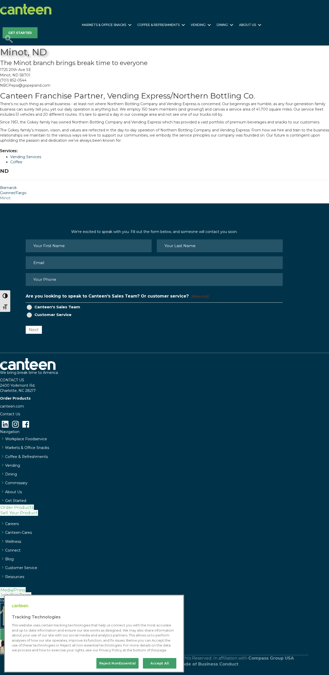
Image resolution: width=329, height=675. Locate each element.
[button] (129, 25)
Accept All (159, 663)
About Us (247, 25)
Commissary (16, 483)
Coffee (16, 162)
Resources (14, 576)
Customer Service (52, 314)
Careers (12, 523)
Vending (198, 25)
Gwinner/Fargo (13, 193)
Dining (222, 25)
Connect (13, 550)
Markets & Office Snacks (104, 25)
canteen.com (12, 406)
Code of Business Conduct (208, 664)
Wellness (13, 541)
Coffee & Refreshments (158, 25)
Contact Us (10, 414)
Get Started (15, 500)
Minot (5, 198)
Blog (9, 559)
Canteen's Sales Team (57, 307)
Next (34, 329)
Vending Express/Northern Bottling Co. (181, 96)
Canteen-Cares (18, 532)
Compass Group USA (271, 658)
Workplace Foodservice (26, 439)
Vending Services (25, 157)
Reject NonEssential (117, 663)
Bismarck (8, 187)
